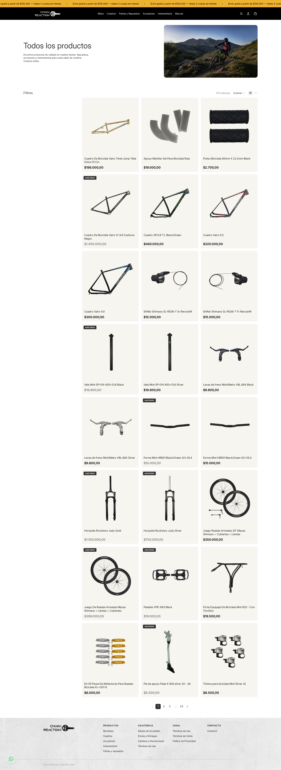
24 (181, 706)
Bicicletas (108, 731)
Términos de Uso (147, 746)
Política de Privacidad (184, 741)
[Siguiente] (187, 706)
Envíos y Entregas (147, 736)
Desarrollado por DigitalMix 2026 (59, 764)
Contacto (212, 731)
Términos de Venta (183, 736)
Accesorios (109, 741)
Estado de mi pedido (149, 731)
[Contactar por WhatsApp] (11, 759)
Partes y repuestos (113, 751)
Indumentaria (110, 746)
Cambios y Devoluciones (151, 741)
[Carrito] (255, 13)
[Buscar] (241, 13)
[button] (239, 92)
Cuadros (107, 736)
